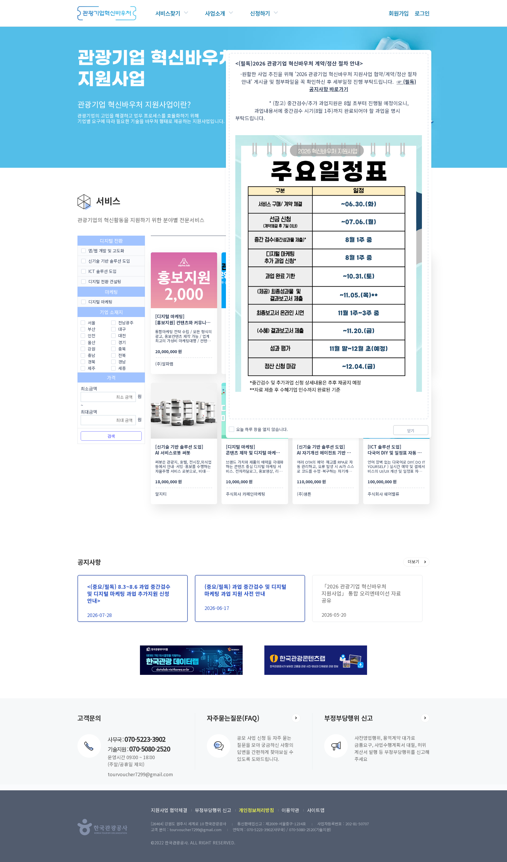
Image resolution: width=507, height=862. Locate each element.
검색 (111, 436)
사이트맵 (316, 810)
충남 (91, 355)
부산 (91, 329)
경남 (122, 361)
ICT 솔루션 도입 (102, 271)
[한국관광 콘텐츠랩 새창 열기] (315, 648)
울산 (91, 342)
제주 (91, 368)
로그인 (422, 13)
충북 (122, 348)
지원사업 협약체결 (169, 810)
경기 (122, 342)
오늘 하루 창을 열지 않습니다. (262, 429)
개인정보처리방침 (256, 810)
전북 (122, 355)
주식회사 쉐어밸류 (383, 494)
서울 (91, 322)
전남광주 (125, 322)
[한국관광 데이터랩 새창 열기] (191, 648)
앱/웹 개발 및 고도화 (106, 251)
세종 (122, 368)
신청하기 (260, 13)
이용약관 (290, 810)
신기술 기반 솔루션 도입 (109, 261)
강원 (91, 348)
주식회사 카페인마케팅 (245, 494)
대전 (122, 335)
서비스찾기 (167, 13)
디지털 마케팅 (100, 302)
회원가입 (399, 13)
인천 (91, 335)
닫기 (410, 430)
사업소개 (215, 13)
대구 (122, 329)
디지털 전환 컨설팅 (104, 281)
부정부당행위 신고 (213, 810)
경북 (91, 361)
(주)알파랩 (164, 364)
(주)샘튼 (304, 494)
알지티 (161, 494)
